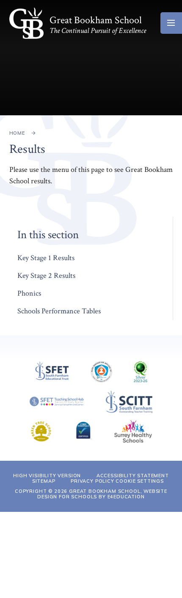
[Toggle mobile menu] (171, 23)
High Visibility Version (47, 475)
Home (17, 133)
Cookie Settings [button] (139, 481)
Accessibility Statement (133, 475)
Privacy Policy (92, 481)
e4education (126, 497)
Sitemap (43, 481)
